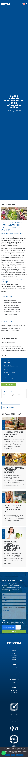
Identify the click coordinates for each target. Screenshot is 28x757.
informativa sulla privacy (16, 623)
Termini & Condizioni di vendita (14, 673)
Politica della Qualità (14, 669)
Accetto (8, 754)
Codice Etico (14, 671)
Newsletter (14, 657)
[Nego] (26, 751)
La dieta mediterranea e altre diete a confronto (14, 470)
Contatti (14, 674)
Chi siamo (14, 653)
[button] (3, 753)
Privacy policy (19, 754)
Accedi (14, 682)
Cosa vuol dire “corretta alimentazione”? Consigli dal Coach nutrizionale (12, 546)
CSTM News (14, 655)
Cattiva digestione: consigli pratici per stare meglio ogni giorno (12, 508)
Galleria (14, 659)
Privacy (4, 620)
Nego (13, 754)
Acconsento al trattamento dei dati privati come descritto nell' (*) (14, 623)
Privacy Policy (14, 667)
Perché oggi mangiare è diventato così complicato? (14, 434)
